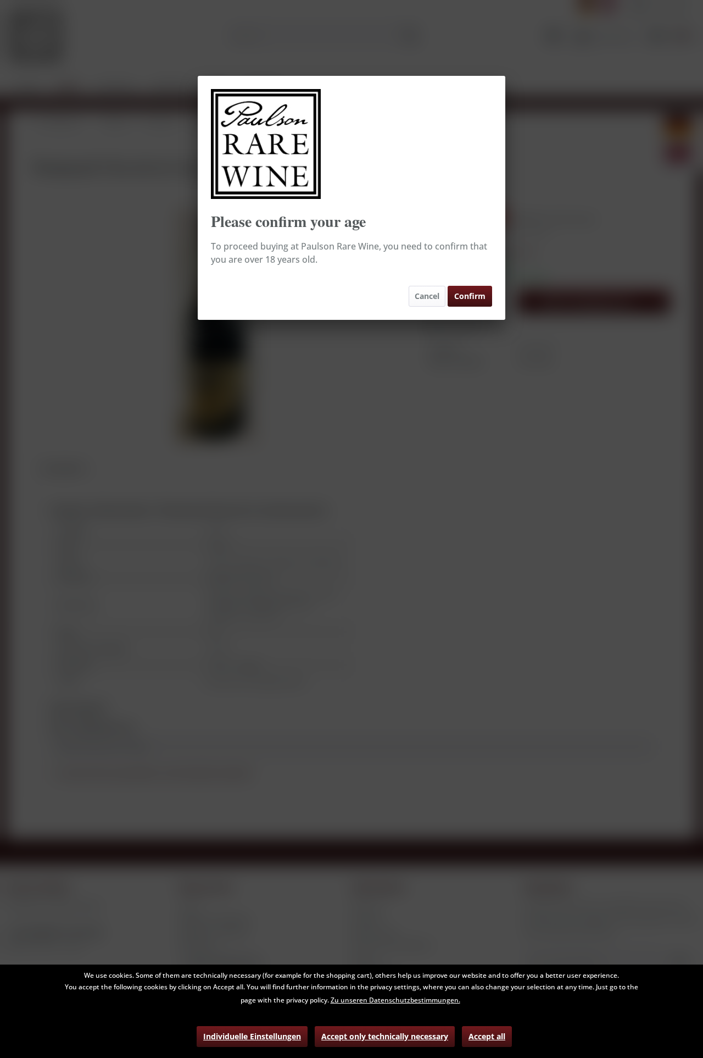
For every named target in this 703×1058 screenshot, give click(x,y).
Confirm (470, 296)
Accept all (486, 1036)
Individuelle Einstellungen (252, 1036)
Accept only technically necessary (384, 1036)
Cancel (427, 296)
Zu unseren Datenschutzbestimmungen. (395, 1000)
